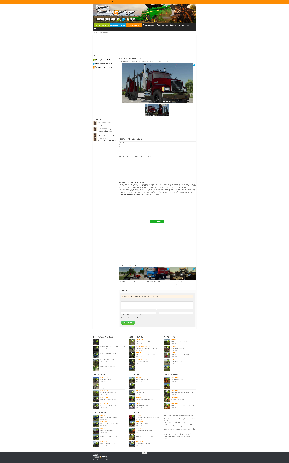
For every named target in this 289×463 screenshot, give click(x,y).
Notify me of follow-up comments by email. (131, 315)
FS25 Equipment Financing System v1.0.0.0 (145, 355)
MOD (189, 429)
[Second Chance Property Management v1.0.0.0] (132, 349)
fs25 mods (172, 436)
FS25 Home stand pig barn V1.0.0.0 (143, 341)
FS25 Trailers (126, 2)
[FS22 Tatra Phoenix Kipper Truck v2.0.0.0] (157, 273)
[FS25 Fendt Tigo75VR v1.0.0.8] (132, 424)
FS (173, 423)
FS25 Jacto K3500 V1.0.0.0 (177, 379)
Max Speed (184, 429)
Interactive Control (172, 427)
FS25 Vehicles (143, 2)
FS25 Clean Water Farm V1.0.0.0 (178, 348)
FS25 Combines (111, 2)
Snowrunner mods (168, 417)
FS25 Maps (95, 2)
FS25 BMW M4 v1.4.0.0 (141, 386)
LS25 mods (183, 435)
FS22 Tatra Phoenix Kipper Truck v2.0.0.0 (154, 281)
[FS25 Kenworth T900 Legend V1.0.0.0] (96, 437)
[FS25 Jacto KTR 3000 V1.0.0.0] (167, 399)
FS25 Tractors (102, 2)
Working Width (180, 433)
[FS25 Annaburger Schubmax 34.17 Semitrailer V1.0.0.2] (132, 418)
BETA (193, 417)
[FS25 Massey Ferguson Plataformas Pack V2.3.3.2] (167, 406)
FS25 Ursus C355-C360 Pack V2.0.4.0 (108, 386)
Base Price (190, 417)
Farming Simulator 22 (178, 421)
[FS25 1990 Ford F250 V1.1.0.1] (132, 380)
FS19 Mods (108, 460)
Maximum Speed (177, 429)
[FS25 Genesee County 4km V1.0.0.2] (167, 342)
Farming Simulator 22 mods (186, 415)
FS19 (176, 422)
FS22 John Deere (187, 423)
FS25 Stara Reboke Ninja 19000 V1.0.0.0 (144, 430)
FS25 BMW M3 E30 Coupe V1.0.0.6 (108, 353)
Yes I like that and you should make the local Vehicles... (107, 141)
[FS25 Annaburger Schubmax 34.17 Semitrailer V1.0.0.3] (96, 349)
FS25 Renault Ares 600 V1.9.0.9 (107, 359)
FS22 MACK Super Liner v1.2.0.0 (177, 281)
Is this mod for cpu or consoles (106, 136)
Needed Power (168, 431)
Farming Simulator (184, 419)
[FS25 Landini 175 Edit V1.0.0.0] (96, 380)
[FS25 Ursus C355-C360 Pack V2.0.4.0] (96, 386)
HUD (194, 425)
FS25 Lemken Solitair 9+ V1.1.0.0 (143, 368)
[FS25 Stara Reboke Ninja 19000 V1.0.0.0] (132, 431)
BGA (165, 419)
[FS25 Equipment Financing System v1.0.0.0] (132, 355)
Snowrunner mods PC (176, 417)
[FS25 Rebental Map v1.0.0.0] (167, 368)
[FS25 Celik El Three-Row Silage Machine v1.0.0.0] (167, 393)
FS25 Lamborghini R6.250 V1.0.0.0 (108, 405)
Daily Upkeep (174, 419)
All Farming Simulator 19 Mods (134, 25)
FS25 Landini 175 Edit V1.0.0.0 (107, 379)
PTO (191, 431)
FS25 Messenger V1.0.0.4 (106, 340)
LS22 (193, 427)
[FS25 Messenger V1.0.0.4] (96, 342)
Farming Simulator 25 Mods (143, 346)
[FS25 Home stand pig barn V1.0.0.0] (132, 342)
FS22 (180, 422)
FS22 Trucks (122, 54)
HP (191, 424)
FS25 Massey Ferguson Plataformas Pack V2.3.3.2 (182, 405)
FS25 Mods (177, 435)
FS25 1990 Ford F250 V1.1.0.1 (142, 379)
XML (185, 433)
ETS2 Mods (171, 415)
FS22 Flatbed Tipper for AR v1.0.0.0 (127, 281)
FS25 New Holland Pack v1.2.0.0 (178, 386)
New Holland (174, 431)
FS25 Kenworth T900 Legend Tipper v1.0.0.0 (110, 417)
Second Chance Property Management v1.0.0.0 (146, 348)
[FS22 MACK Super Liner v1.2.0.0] (183, 273)
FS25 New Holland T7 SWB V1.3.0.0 (108, 392)
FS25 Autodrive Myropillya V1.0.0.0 (108, 366)
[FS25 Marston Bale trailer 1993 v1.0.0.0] (132, 444)
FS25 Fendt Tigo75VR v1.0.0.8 (142, 424)
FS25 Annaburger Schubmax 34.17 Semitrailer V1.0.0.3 (112, 346)
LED (189, 427)
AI (187, 417)
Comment (123, 300)
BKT (168, 419)
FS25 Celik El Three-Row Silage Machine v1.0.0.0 (182, 392)
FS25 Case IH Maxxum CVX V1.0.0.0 (108, 399)
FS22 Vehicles (156, 2)
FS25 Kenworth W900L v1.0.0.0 (107, 430)
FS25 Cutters (164, 2)
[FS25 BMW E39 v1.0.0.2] (132, 393)
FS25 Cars (149, 2)
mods (192, 429)
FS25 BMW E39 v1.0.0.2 (141, 392)
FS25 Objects (180, 2)
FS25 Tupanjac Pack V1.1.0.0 (142, 361)
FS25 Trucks (119, 2)
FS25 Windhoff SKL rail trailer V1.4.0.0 (144, 437)
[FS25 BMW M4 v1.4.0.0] (132, 386)
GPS (189, 425)
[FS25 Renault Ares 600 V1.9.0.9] (96, 362)
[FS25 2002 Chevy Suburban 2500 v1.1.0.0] (132, 399)
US (170, 433)
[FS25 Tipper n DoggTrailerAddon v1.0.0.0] (96, 424)
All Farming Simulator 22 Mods (117, 25)
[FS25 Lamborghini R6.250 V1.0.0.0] (96, 406)
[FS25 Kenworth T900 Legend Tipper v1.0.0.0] (96, 418)
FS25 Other (139, 353)
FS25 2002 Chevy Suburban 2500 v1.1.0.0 (145, 399)
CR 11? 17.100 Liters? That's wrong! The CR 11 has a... (108, 125)
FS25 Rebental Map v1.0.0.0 (177, 368)
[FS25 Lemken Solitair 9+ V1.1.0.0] (132, 368)
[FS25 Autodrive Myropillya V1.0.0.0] (96, 368)
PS (189, 431)
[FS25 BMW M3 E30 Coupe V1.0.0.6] (96, 355)
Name (122, 310)
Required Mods (167, 433)
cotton (170, 419)
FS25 (166, 425)
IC (164, 427)
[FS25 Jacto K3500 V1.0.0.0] (167, 380)
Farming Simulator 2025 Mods (183, 436)
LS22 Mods (184, 417)
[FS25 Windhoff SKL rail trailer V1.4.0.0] (132, 437)
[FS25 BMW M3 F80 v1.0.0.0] (132, 406)
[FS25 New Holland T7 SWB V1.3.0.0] (96, 393)
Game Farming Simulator (181, 425)
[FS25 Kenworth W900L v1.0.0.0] (96, 431)
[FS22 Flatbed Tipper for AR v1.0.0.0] (131, 273)
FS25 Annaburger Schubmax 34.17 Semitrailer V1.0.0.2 (148, 417)
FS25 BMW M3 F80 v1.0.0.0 (142, 405)
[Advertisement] (157, 41)
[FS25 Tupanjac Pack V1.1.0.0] (132, 362)
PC (177, 431)
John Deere (183, 427)
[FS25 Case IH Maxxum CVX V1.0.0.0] (96, 399)
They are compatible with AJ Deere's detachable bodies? (106, 130)
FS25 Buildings (172, 2)
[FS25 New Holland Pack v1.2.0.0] (167, 386)
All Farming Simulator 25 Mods (101, 25)
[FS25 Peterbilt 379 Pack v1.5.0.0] (96, 444)
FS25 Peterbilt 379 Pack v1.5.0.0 (107, 443)
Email (160, 310)
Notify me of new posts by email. (130, 317)
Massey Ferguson (168, 429)
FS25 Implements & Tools (142, 359)
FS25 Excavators (135, 2)
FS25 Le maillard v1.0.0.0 (176, 361)
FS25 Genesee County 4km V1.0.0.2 (179, 341)
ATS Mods (176, 415)
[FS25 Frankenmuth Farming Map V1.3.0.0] (167, 355)
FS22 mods (166, 415)
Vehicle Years (173, 433)
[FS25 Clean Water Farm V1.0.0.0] (167, 349)
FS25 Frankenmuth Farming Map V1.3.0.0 (180, 355)
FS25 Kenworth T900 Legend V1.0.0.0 (109, 437)
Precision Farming (183, 431)
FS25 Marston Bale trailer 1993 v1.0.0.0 (144, 443)
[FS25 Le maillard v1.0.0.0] (167, 362)
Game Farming (171, 425)
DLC (178, 419)
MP (164, 431)
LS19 (191, 427)
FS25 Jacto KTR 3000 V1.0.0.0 (177, 399)
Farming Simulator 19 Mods (99, 460)
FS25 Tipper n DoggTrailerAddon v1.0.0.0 (109, 424)
